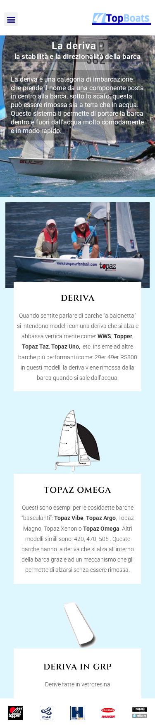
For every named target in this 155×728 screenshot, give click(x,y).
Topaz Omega (101, 528)
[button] (11, 19)
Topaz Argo (101, 518)
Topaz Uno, (66, 346)
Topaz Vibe (68, 518)
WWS (104, 336)
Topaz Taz (35, 346)
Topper (123, 336)
